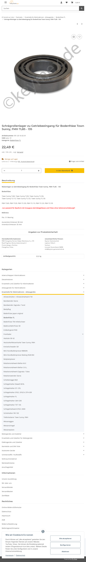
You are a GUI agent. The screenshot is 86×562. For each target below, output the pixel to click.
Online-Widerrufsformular (12, 507)
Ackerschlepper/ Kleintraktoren (13, 275)
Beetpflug (7, 309)
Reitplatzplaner (9, 359)
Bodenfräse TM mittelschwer (14, 322)
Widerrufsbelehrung (9, 524)
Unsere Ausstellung (9, 479)
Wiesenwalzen (9, 430)
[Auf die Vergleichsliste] (73, 36)
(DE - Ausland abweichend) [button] (26, 162)
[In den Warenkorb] (3, 31)
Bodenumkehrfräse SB (12, 326)
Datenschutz (20, 555)
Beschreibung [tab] (8, 180)
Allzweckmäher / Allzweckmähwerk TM (18, 297)
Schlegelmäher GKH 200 (13, 401)
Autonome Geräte (8, 450)
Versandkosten (7, 491)
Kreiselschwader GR (11, 347)
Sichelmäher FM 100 (11, 413)
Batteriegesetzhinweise (10, 528)
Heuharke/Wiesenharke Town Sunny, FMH (19, 342)
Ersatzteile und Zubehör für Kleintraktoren (18, 284)
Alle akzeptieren (65, 538)
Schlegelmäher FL (10, 396)
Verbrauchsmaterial (9, 459)
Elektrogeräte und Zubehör (12, 442)
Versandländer (7, 487)
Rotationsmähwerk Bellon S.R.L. (15, 367)
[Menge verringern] (4, 170)
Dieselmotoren (7, 279)
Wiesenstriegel (9, 426)
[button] (61, 2)
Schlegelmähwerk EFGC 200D (14, 409)
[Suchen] (81, 8)
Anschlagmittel (7, 467)
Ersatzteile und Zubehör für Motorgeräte (17, 438)
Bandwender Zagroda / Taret (14, 305)
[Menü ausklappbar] (5, 1)
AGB (3, 520)
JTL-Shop (74, 559)
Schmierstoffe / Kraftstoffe (12, 455)
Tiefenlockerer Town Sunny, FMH (16, 417)
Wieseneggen (9, 421)
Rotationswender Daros (12, 376)
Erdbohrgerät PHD (10, 330)
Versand (20, 152)
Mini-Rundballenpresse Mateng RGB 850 (19, 355)
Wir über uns (7, 483)
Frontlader (7, 334)
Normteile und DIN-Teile (11, 446)
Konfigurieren (65, 545)
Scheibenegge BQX (11, 380)
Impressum (9, 555)
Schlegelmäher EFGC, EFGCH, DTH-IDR (18, 392)
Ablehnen (65, 551)
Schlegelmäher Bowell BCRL (14, 384)
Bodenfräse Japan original (13, 313)
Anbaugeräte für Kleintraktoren (13, 288)
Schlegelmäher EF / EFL (12, 388)
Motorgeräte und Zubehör (11, 434)
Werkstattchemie (8, 463)
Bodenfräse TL (15, 140)
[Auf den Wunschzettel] (79, 36)
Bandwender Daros (11, 301)
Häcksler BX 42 (9, 338)
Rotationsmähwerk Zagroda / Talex (17, 372)
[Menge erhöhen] (38, 170)
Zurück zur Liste (8, 17)
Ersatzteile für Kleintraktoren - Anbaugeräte (18, 292)
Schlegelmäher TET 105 (12, 405)
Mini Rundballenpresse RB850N (16, 351)
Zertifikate (5, 496)
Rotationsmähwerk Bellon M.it (15, 363)
